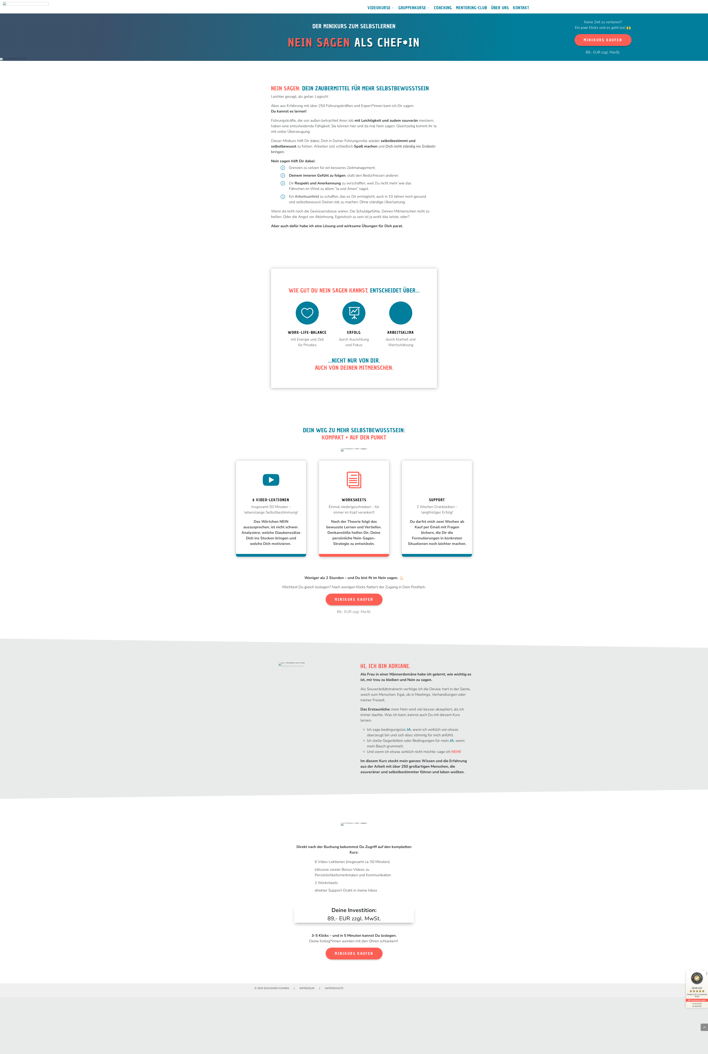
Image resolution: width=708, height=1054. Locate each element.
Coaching (443, 8)
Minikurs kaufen (603, 40)
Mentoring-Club (471, 8)
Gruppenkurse (412, 8)
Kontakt (521, 8)
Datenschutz (334, 988)
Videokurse (379, 8)
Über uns (500, 8)
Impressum (307, 988)
